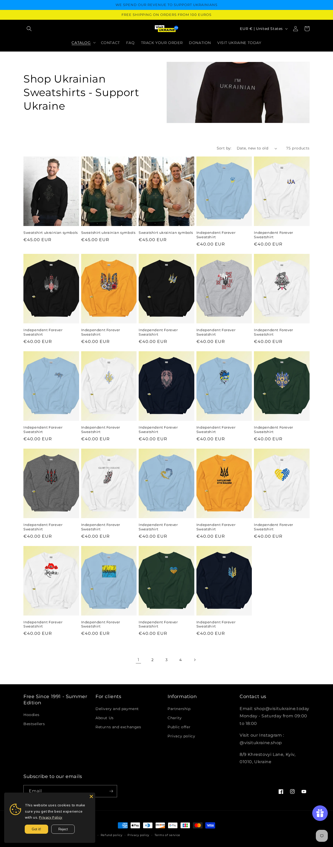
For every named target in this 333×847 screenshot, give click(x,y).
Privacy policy (181, 736)
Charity (175, 718)
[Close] (91, 796)
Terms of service (167, 835)
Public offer (179, 727)
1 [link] (138, 659)
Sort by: (224, 148)
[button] (29, 28)
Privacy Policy (50, 817)
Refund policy (112, 835)
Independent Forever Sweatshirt (215, 234)
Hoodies (31, 714)
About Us (104, 718)
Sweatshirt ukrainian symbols (50, 232)
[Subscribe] (111, 791)
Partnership (179, 708)
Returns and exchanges (118, 727)
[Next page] (194, 660)
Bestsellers (34, 723)
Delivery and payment (117, 708)
